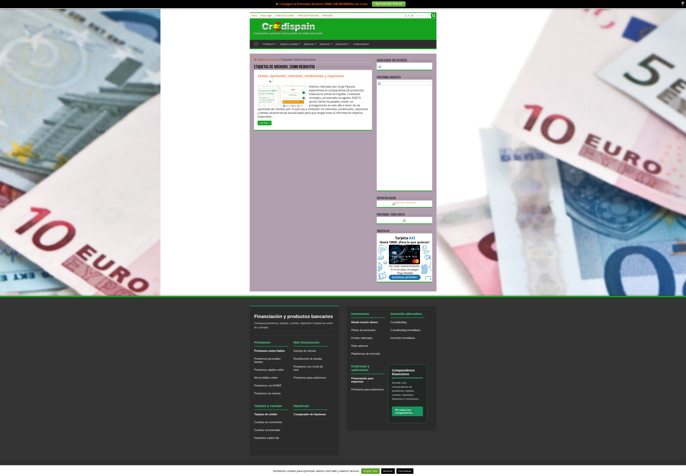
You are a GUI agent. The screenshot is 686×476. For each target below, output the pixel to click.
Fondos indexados (362, 337)
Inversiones (341, 44)
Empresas (325, 44)
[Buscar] (433, 15)
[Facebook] (409, 16)
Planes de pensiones (363, 330)
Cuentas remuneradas (267, 429)
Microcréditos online (266, 377)
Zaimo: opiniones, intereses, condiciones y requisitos (301, 76)
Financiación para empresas (362, 380)
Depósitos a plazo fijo (266, 437)
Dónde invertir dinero (364, 322)
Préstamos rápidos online (269, 369)
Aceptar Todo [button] (370, 471)
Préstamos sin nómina (267, 393)
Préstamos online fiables (269, 350)
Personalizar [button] (405, 471)
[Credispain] (288, 28)
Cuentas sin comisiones (268, 422)
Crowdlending (398, 322)
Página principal (268, 59)
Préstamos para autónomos (310, 377)
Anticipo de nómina (305, 350)
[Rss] (405, 16)
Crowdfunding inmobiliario (405, 330)
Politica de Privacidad (308, 15)
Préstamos (268, 44)
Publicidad (327, 15)
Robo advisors (359, 345)
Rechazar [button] (388, 471)
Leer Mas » (264, 123)
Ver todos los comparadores (403, 411)
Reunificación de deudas (308, 358)
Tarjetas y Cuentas (289, 44)
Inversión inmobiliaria (403, 337)
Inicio (254, 15)
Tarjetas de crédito (265, 414)
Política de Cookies (284, 15)
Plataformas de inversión (365, 353)
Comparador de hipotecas (310, 414)
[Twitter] (412, 16)
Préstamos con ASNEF (268, 385)
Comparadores (361, 44)
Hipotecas (309, 44)
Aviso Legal (266, 15)
